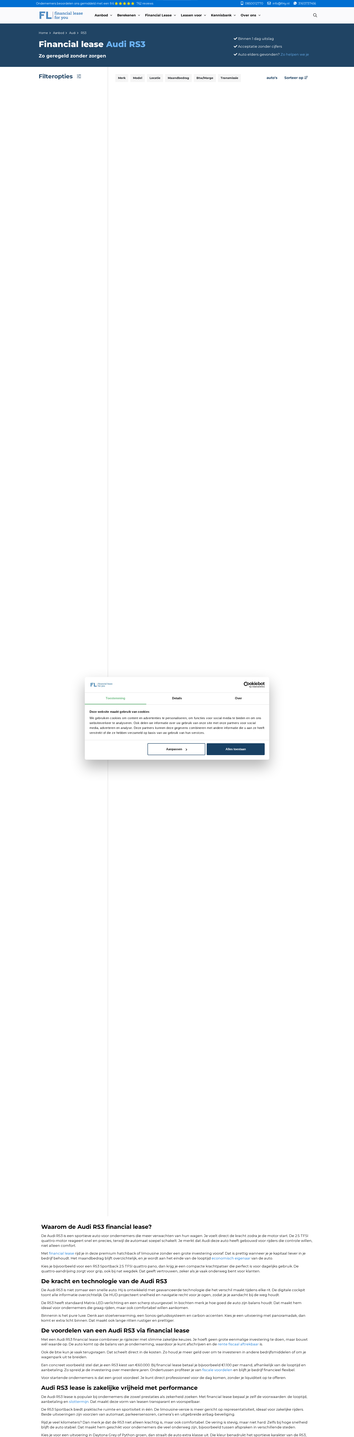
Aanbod (101, 15)
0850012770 (254, 3)
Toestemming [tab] (115, 698)
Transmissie (229, 78)
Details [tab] (177, 698)
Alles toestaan (236, 749)
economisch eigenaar (231, 1258)
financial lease (61, 1253)
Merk (122, 78)
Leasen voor (191, 15)
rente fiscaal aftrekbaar (238, 1344)
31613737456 (307, 3)
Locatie (155, 78)
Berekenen (126, 15)
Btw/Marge (204, 78)
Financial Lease (158, 15)
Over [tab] (238, 698)
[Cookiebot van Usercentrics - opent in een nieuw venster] (247, 685)
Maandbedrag (178, 78)
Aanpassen (174, 749)
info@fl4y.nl (281, 3)
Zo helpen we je (294, 54)
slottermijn (79, 1402)
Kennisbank (221, 15)
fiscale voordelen (217, 1370)
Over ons (248, 15)
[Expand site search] (315, 15)
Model (137, 78)
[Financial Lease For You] (61, 15)
